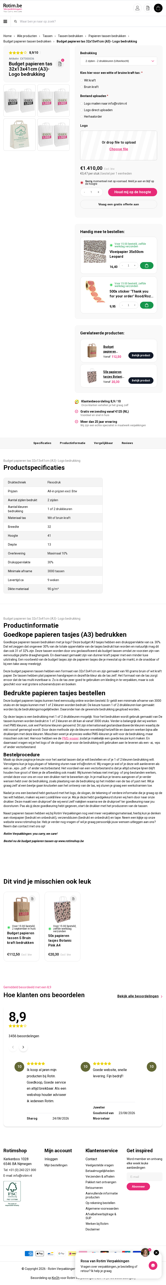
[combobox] (91, 21)
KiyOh (56, 1278)
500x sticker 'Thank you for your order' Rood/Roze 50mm (131, 294)
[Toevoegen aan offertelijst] (32, 898)
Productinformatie (72, 443)
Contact (91, 1159)
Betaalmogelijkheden (100, 1171)
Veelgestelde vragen (100, 1165)
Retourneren (94, 1187)
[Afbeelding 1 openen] (19, 100)
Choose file (118, 149)
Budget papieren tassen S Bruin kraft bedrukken (113, 349)
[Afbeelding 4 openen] (53, 134)
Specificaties (42, 443)
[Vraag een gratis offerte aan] (60, 64)
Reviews (127, 443)
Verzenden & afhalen (100, 1176)
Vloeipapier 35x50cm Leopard (127, 254)
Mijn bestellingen (56, 1165)
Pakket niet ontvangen (101, 1182)
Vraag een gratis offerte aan (118, 204)
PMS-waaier (70, 738)
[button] (137, 8)
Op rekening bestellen (100, 1203)
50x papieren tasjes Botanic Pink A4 (113, 374)
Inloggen (51, 1159)
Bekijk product (141, 355)
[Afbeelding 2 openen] (53, 100)
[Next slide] (23, 1047)
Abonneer (138, 1186)
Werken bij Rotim (97, 1223)
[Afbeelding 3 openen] (19, 134)
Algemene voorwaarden (102, 1208)
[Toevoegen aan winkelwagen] (146, 265)
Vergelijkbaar (103, 443)
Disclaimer (93, 1229)
